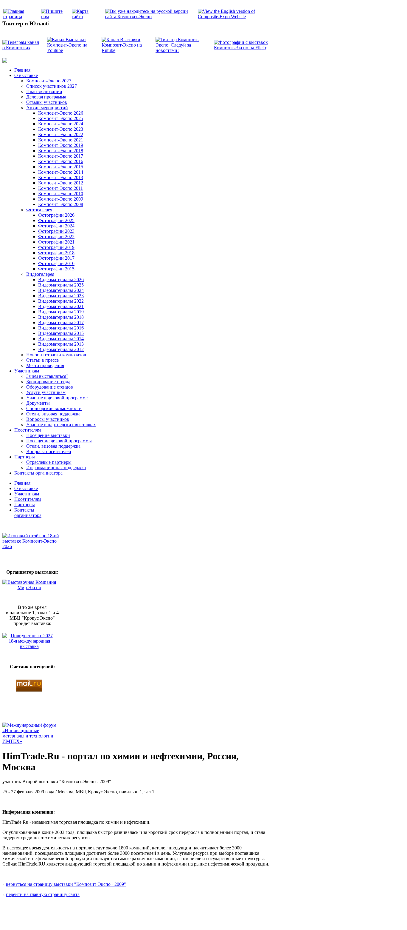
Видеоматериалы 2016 (61, 327)
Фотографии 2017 (56, 258)
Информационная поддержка (56, 467)
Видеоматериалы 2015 (61, 333)
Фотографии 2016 (56, 263)
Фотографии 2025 (56, 220)
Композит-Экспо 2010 (60, 193)
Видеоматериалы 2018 (61, 317)
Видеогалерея (40, 274)
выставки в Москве (238, 918)
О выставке (26, 75)
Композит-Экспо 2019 (60, 145)
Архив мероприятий (47, 107)
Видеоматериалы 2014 (61, 338)
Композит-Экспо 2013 (60, 177)
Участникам (26, 370)
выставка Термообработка (207, 918)
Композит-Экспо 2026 (60, 113)
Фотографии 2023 (56, 231)
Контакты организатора (38, 472)
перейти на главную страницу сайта (43, 894)
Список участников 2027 (51, 86)
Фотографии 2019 (56, 247)
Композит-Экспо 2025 (60, 118)
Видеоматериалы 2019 (61, 311)
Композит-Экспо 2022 (60, 134)
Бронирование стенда (48, 381)
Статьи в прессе (42, 360)
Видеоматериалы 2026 (61, 279)
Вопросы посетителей (48, 451)
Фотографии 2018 (56, 252)
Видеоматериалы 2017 (61, 322)
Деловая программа (46, 96)
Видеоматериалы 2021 (61, 306)
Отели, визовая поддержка (53, 413)
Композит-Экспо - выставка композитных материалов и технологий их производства (149, 906)
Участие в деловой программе (57, 397)
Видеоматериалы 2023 (61, 295)
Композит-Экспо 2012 (60, 182)
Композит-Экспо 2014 (60, 172)
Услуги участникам (46, 392)
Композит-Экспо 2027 (48, 80)
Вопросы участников (47, 419)
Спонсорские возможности (54, 408)
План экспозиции (44, 91)
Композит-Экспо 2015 (60, 166)
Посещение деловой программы (59, 440)
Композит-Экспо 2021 (60, 139)
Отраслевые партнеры (49, 462)
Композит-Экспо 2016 (60, 161)
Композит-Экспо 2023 (60, 129)
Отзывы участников (46, 102)
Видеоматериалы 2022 (61, 301)
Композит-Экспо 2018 (60, 150)
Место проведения (45, 365)
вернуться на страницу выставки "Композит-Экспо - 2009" (66, 884)
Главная (22, 70)
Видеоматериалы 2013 (61, 344)
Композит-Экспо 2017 (60, 155)
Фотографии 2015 (56, 268)
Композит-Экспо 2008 (60, 204)
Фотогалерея (39, 209)
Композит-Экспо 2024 (60, 123)
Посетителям (27, 429)
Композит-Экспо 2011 (60, 188)
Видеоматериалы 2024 (61, 290)
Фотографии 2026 (56, 215)
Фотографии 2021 (56, 241)
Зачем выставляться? (47, 376)
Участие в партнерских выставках (61, 424)
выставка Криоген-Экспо (172, 918)
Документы (38, 403)
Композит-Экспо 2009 (60, 198)
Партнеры (24, 456)
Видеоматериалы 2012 (61, 349)
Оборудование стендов (49, 386)
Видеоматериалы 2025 (61, 284)
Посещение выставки (48, 435)
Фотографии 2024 (56, 225)
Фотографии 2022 (56, 236)
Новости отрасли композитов (56, 354)
